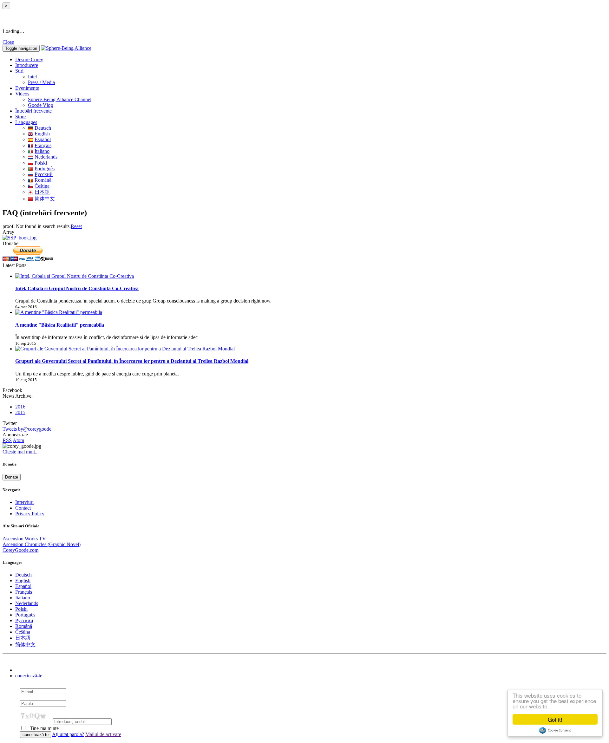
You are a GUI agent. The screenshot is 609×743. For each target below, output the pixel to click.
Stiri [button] (19, 71)
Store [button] (20, 116)
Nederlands (46, 157)
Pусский (44, 174)
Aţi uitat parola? (68, 734)
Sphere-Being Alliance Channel (59, 99)
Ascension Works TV (24, 538)
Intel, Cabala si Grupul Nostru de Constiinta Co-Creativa (77, 288)
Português (45, 168)
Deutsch (43, 128)
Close (8, 42)
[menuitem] (317, 77)
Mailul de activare (103, 734)
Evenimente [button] (27, 88)
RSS (7, 440)
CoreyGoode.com (20, 550)
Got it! (555, 719)
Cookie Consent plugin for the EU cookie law (555, 730)
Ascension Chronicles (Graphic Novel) (42, 544)
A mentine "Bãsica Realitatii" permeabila (59, 325)
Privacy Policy (29, 513)
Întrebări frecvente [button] (33, 111)
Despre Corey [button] (29, 59)
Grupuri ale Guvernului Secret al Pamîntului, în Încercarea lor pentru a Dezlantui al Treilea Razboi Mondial (131, 361)
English (42, 133)
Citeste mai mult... (21, 451)
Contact (23, 508)
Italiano (42, 151)
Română (43, 180)
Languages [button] (26, 122)
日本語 (42, 192)
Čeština (42, 186)
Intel (32, 76)
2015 (20, 412)
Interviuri (24, 502)
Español (43, 139)
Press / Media (41, 82)
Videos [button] (22, 93)
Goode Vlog (40, 105)
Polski (41, 163)
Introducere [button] (26, 65)
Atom (18, 440)
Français (43, 145)
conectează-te (28, 675)
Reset (76, 226)
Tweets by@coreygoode (27, 429)
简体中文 (45, 198)
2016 (20, 406)
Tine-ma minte (44, 728)
